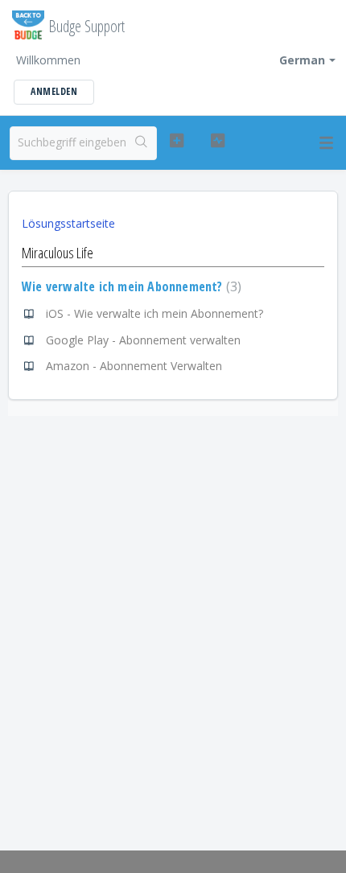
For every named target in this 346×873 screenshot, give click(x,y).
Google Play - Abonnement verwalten (143, 340)
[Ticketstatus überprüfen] (218, 141)
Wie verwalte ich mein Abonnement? (129, 286)
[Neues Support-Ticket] (177, 141)
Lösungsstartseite (68, 223)
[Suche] (141, 143)
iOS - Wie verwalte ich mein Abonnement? (154, 313)
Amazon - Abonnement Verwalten (134, 365)
